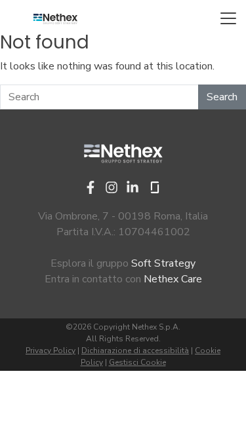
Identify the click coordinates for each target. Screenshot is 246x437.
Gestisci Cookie (137, 362)
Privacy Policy (50, 350)
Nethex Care (173, 279)
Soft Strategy (163, 263)
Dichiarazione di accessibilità (135, 350)
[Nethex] (55, 18)
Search (222, 97)
